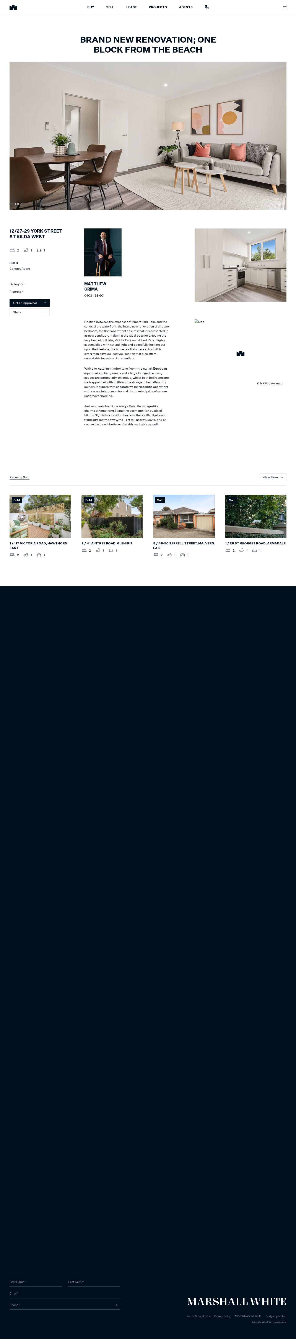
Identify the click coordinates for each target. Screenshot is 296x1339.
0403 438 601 (94, 295)
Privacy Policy (222, 1316)
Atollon (282, 1316)
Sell (110, 7)
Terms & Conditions (198, 1316)
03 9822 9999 (20, 1317)
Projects (158, 7)
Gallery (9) (17, 284)
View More (270, 477)
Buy (90, 7)
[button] (240, 354)
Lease (131, 7)
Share (17, 312)
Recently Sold (19, 477)
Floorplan (16, 291)
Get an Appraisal (25, 303)
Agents (186, 7)
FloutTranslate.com (276, 1322)
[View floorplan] (279, 204)
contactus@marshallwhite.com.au (33, 1321)
